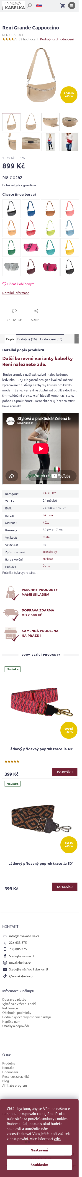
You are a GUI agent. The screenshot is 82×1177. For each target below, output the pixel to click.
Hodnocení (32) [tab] (51, 339)
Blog (5, 1081)
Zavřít (12, 306)
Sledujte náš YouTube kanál (28, 969)
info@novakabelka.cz (24, 936)
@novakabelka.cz (21, 976)
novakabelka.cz (20, 962)
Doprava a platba (14, 999)
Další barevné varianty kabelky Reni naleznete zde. (37, 361)
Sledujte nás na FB (22, 956)
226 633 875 (18, 942)
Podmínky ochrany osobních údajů (26, 1017)
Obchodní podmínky (16, 1012)
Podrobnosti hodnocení (57, 39)
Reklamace (10, 1008)
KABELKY (49, 493)
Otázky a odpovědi (15, 1026)
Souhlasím (39, 1164)
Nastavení (39, 1150)
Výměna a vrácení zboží (19, 1003)
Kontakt (8, 1067)
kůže (46, 522)
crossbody (50, 551)
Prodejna (8, 1063)
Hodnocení (10, 1072)
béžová (48, 515)
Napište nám (11, 1021)
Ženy (46, 566)
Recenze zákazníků (16, 1076)
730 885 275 (18, 949)
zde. (57, 1138)
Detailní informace (15, 293)
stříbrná (48, 558)
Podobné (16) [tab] (27, 339)
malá (46, 537)
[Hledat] (27, 4)
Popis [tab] (10, 339)
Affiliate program (14, 1085)
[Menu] (71, 6)
